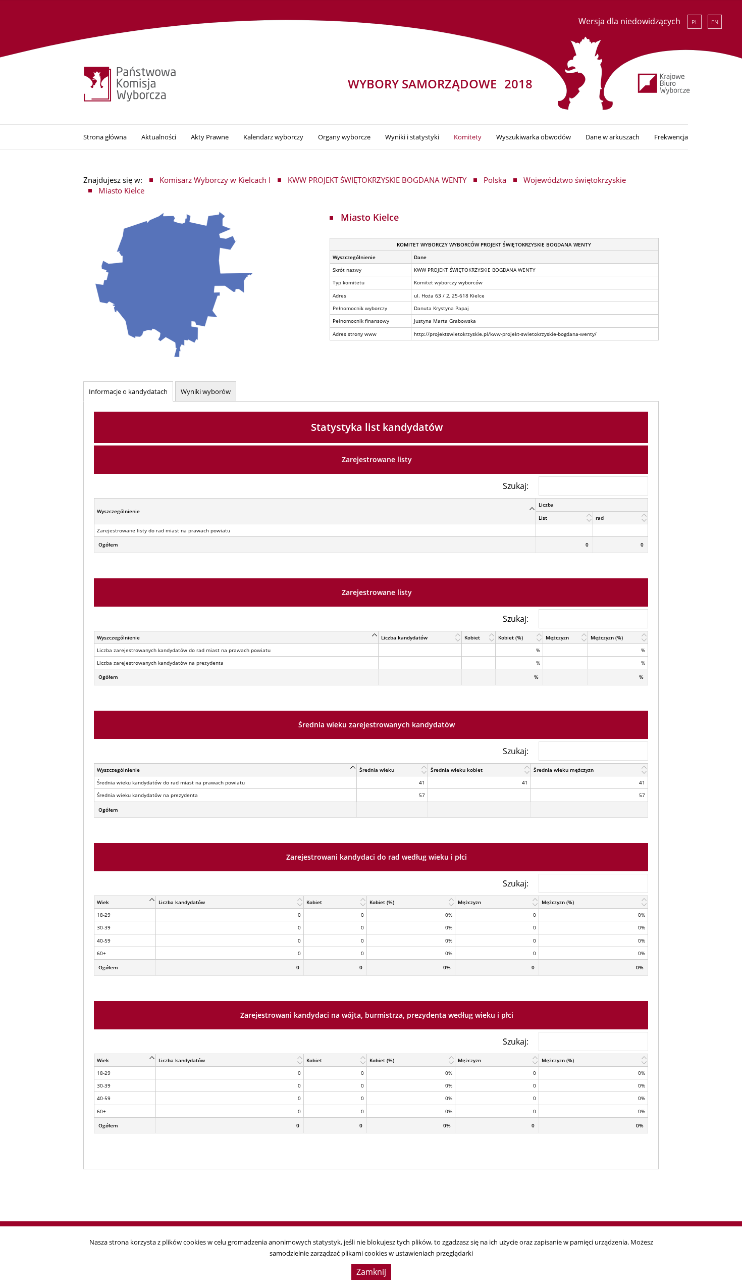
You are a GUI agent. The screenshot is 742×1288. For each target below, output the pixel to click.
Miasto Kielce (121, 190)
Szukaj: (515, 485)
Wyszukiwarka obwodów (533, 136)
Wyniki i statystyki (412, 136)
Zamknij (371, 1271)
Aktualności (158, 136)
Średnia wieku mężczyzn (564, 769)
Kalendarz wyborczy (273, 136)
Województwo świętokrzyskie (574, 180)
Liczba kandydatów (404, 637)
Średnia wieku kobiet (457, 769)
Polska (495, 180)
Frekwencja (671, 136)
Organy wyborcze (344, 136)
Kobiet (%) (510, 637)
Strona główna (105, 136)
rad (600, 517)
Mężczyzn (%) (607, 637)
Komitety (468, 136)
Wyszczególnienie (118, 511)
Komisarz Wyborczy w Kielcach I (215, 180)
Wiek (103, 902)
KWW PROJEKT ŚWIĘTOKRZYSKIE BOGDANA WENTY (377, 180)
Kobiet (472, 637)
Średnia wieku (376, 769)
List (543, 517)
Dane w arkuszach (613, 136)
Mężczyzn (557, 637)
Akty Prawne (210, 136)
